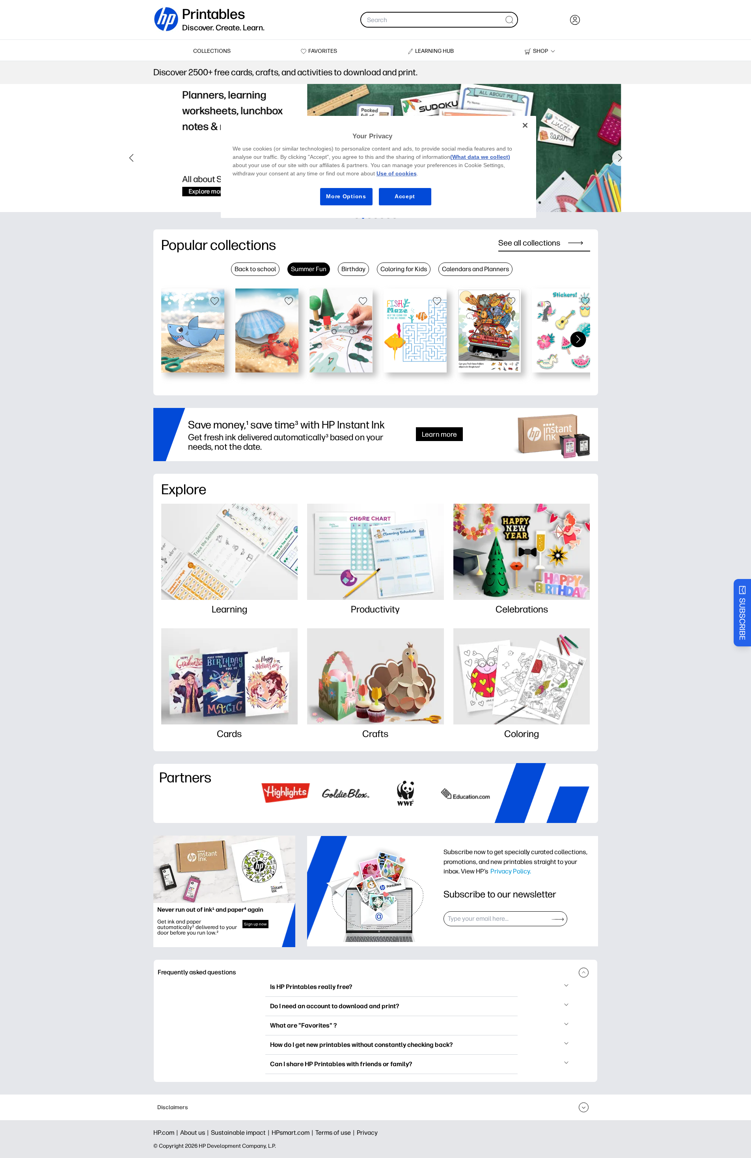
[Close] (525, 125)
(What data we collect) (480, 157)
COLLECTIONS (212, 51)
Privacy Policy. (510, 871)
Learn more (439, 434)
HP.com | (166, 1132)
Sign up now (255, 924)
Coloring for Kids (403, 269)
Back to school (255, 269)
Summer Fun (308, 269)
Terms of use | (336, 1132)
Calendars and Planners (475, 269)
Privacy (367, 1132)
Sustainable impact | (241, 1132)
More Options (346, 196)
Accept (405, 196)
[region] (378, 167)
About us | (195, 1132)
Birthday (353, 269)
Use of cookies (396, 173)
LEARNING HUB (434, 51)
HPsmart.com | (293, 1132)
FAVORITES (322, 51)
